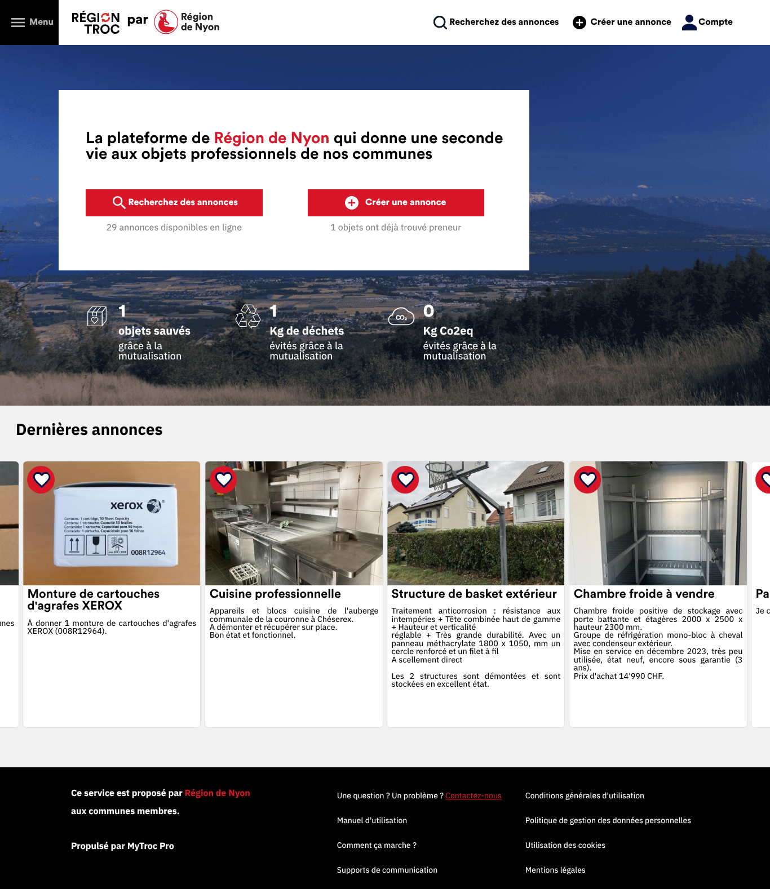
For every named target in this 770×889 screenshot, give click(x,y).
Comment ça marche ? (377, 845)
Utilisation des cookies (565, 845)
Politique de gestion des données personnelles (608, 820)
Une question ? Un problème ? (419, 795)
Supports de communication (387, 870)
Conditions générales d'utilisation (584, 795)
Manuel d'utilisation (372, 820)
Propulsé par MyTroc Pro (122, 846)
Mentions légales (555, 870)
